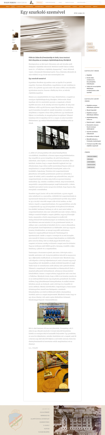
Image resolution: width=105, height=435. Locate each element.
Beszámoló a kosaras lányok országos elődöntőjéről (92, 127)
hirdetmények (29, 6)
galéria (90, 47)
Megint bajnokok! (91, 110)
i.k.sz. (60, 2)
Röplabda (89, 75)
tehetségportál (50, 2)
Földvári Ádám (14, 39)
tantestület (49, 6)
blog (13, 6)
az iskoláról (19, 6)
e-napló (75, 6)
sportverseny (91, 161)
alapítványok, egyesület (40, 419)
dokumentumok (39, 6)
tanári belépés (43, 432)
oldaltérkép (44, 412)
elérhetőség (67, 6)
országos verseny (92, 156)
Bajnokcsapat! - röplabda (93, 122)
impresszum (45, 415)
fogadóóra (88, 6)
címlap (8, 6)
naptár (81, 6)
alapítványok (58, 6)
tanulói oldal (69, 2)
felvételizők (81, 2)
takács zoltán (91, 164)
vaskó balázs (91, 167)
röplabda (90, 159)
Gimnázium (15, 2)
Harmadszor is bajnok (93, 136)
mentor (95, 6)
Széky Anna (14, 51)
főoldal (39, 2)
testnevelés (92, 50)
